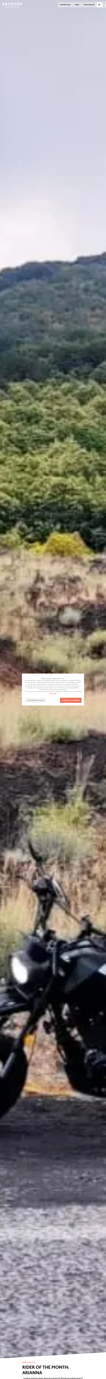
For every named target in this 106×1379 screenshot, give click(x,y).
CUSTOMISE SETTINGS (35, 700)
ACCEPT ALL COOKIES (70, 700)
